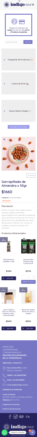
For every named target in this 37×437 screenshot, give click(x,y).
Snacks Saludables (15, 197)
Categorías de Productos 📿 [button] (20, 59)
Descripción (6, 201)
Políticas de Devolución (12, 409)
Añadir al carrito (28, 282)
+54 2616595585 (19, 375)
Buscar (28, 42)
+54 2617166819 (18, 380)
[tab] (6, 201)
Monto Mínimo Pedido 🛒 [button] (20, 111)
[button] (4, 432)
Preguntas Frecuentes (11, 404)
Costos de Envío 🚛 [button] (20, 83)
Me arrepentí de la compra (18, 127)
